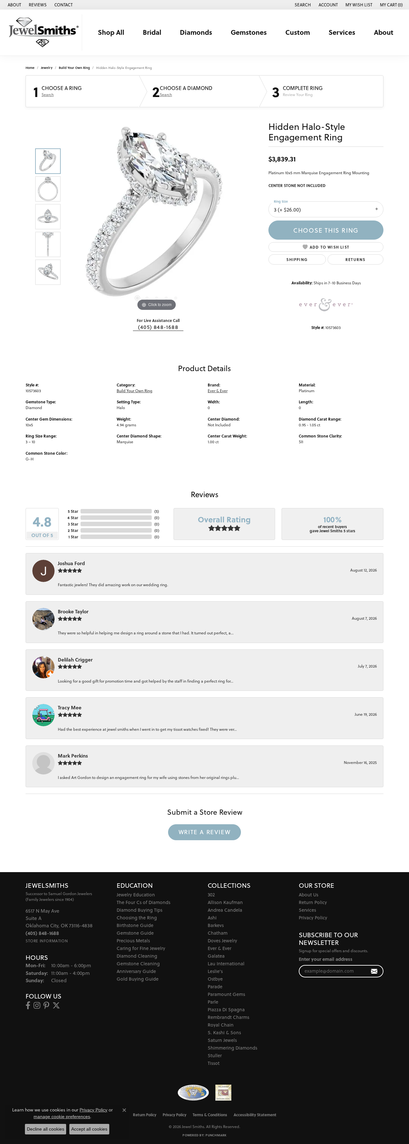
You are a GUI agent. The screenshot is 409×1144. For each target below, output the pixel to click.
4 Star (72, 517)
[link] (13, 5)
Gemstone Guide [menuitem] (135, 933)
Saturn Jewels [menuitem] (222, 1040)
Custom (297, 32)
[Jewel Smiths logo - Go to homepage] (42, 32)
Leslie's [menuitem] (215, 971)
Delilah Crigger (75, 659)
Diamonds (196, 32)
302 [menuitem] (211, 894)
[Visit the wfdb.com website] (193, 1093)
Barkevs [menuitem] (216, 925)
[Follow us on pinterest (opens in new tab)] (46, 1005)
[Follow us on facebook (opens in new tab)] (28, 1005)
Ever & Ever (218, 390)
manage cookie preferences (62, 1116)
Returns (355, 259)
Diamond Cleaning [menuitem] (137, 956)
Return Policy (313, 902)
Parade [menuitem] (215, 986)
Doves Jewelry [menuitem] (222, 940)
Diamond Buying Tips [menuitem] (139, 910)
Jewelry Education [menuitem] (136, 894)
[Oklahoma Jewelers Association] (223, 1093)
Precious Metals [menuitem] (133, 940)
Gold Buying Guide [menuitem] (137, 979)
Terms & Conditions (210, 1115)
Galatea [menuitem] (216, 956)
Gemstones (249, 32)
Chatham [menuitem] (218, 933)
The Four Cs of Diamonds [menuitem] (143, 902)
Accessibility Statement (255, 1115)
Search (48, 95)
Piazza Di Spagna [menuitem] (226, 1009)
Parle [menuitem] (213, 1001)
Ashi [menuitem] (212, 917)
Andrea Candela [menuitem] (225, 910)
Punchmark (215, 1135)
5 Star (73, 511)
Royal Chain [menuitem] (221, 1024)
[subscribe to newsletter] (374, 971)
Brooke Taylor (73, 611)
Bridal (152, 32)
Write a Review (204, 832)
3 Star (73, 524)
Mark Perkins (73, 755)
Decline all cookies (45, 1129)
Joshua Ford (71, 563)
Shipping (297, 259)
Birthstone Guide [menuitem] (135, 925)
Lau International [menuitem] (226, 963)
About (383, 32)
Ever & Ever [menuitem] (219, 948)
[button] (302, 5)
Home (30, 67)
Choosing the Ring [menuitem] (137, 917)
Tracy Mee (69, 707)
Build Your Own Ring (74, 67)
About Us (308, 894)
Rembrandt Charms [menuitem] (228, 1017)
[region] (156, 216)
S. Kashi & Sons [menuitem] (224, 1032)
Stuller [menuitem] (215, 1055)
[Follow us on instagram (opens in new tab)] (37, 1005)
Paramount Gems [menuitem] (226, 994)
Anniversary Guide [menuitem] (136, 971)
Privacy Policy (313, 917)
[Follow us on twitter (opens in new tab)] (56, 1005)
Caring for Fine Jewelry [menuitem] (141, 948)
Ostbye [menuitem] (215, 979)
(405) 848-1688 (158, 327)
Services (341, 32)
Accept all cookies (89, 1129)
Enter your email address (325, 959)
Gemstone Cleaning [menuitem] (138, 963)
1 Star (73, 537)
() (156, 511)
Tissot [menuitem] (214, 1063)
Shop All (111, 32)
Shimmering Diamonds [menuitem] (232, 1047)
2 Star (73, 530)
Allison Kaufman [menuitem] (225, 902)
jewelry (46, 67)
